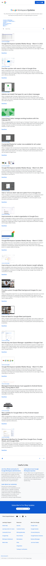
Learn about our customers (9, 484)
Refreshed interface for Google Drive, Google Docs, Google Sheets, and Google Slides (22, 440)
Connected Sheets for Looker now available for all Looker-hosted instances (21, 145)
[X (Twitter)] (20, 516)
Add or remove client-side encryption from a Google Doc (21, 193)
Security (18, 525)
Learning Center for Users (8, 529)
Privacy (27, 558)
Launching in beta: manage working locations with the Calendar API (20, 119)
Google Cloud (34, 525)
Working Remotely (21, 532)
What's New (5, 542)
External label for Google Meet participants (16, 316)
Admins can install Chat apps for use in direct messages (21, 94)
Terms (30, 558)
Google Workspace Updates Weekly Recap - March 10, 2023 (22, 367)
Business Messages (35, 539)
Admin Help (5, 525)
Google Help (5, 535)
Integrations (19, 546)
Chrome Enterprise (35, 532)
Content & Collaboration (9, 21)
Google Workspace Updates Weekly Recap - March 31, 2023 (22, 44)
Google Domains (34, 529)
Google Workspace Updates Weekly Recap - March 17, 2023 (22, 241)
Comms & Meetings (8, 20)
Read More (4, 53)
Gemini (5, 22)
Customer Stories (21, 529)
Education (6, 24)
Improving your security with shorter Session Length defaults (22, 265)
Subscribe (39, 2)
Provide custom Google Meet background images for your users (22, 291)
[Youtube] (17, 516)
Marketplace (19, 539)
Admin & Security (7, 23)
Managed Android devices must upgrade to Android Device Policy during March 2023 (22, 387)
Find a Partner (20, 535)
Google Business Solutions (37, 535)
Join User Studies (35, 542)
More (4, 25)
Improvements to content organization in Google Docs (20, 216)
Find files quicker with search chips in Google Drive (19, 68)
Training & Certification (22, 549)
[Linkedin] (22, 516)
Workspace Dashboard (7, 539)
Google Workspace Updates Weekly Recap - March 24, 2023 (22, 168)
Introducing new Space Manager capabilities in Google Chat (22, 343)
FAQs (18, 542)
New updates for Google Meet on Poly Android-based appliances (20, 413)
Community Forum (6, 532)
